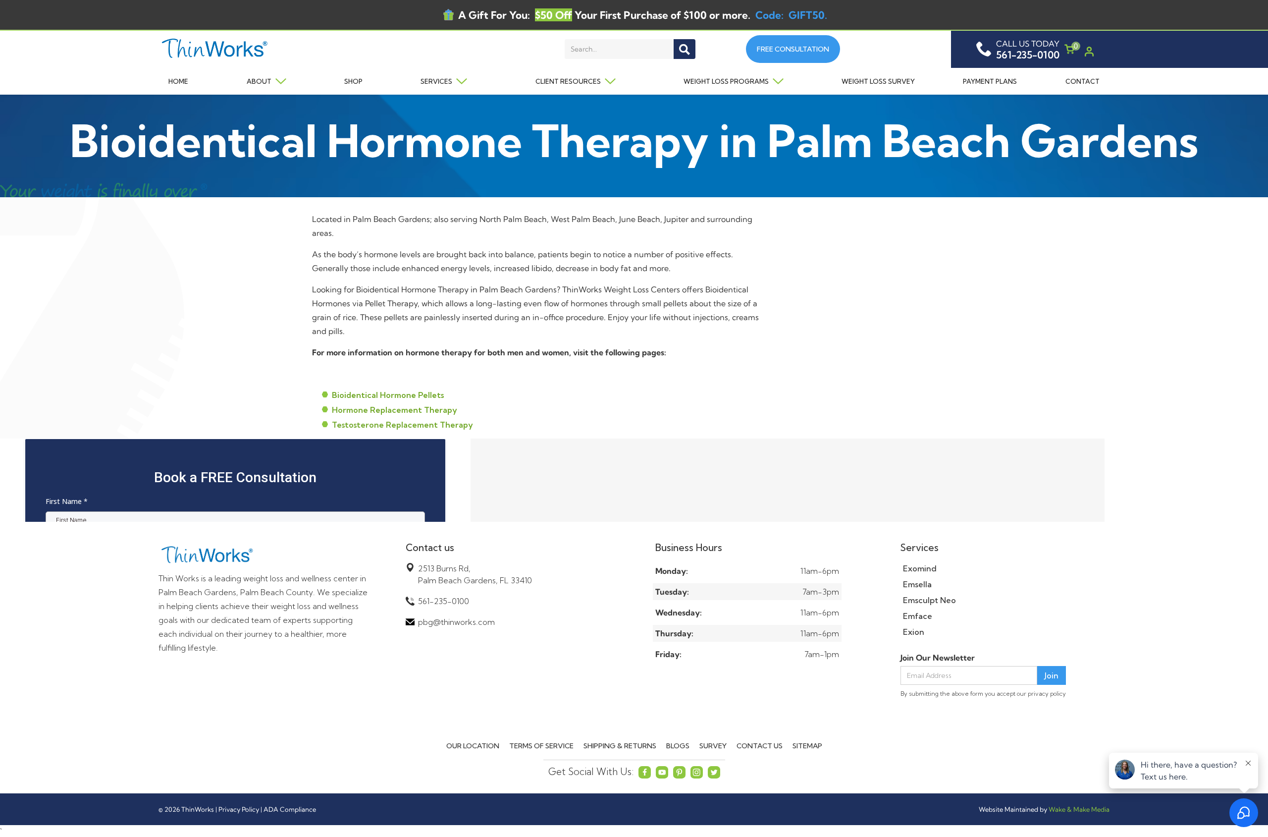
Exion (913, 632)
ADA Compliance (290, 809)
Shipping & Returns (619, 745)
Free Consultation (793, 49)
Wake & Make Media (1079, 809)
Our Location (472, 745)
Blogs (677, 745)
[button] (261, 81)
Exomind (920, 568)
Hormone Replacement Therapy (394, 410)
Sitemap (807, 745)
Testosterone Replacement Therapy (402, 425)
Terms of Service (541, 745)
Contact (1082, 81)
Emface (917, 616)
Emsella (917, 584)
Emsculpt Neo (929, 600)
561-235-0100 (443, 601)
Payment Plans (990, 81)
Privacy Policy (238, 809)
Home (178, 81)
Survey (713, 745)
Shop (353, 81)
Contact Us (760, 745)
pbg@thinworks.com (456, 622)
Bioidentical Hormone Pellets (388, 395)
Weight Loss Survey (878, 81)
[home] (240, 49)
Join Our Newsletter (937, 658)
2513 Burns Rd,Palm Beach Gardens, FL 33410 (475, 574)
